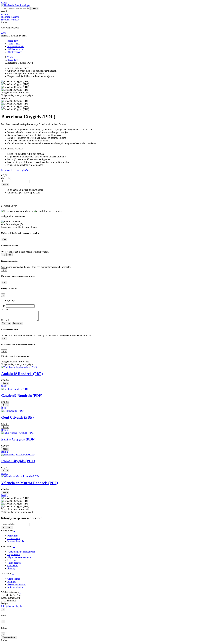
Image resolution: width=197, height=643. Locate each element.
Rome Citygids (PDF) (18, 461)
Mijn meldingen (15, 587)
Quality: (11, 300)
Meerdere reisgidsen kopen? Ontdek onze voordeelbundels (15, 199)
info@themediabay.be (11, 606)
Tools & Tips (13, 538)
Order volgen (13, 578)
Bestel (5, 184)
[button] (98, 11)
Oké (4, 239)
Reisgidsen (12, 60)
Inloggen (11, 581)
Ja (3, 255)
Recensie (5, 320)
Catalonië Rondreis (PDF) (21, 396)
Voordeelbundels (15, 541)
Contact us (12, 565)
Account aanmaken (16, 584)
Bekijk (4, 386)
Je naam (5, 309)
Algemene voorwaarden (19, 557)
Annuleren (17, 323)
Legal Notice (13, 554)
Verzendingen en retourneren (21, 551)
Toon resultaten (9, 637)
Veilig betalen (14, 562)
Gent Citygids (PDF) (17, 417)
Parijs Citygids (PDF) (18, 439)
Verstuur (6, 323)
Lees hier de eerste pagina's (14, 170)
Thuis (10, 57)
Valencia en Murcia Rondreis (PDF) (29, 483)
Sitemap (11, 568)
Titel (3, 306)
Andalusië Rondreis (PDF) (22, 374)
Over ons (11, 560)
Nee (9, 255)
